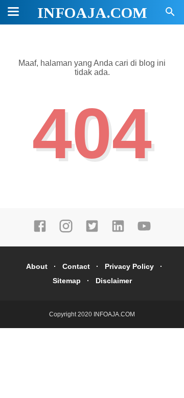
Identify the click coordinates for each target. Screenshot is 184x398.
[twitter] (92, 231)
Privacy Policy (129, 266)
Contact (76, 266)
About (37, 266)
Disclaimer (114, 281)
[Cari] (170, 14)
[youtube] (144, 231)
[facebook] (40, 231)
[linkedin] (118, 231)
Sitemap (67, 281)
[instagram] (66, 231)
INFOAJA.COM (92, 12)
